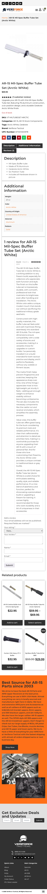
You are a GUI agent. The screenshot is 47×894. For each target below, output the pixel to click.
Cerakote (24, 125)
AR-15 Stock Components (30, 121)
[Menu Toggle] (36, 10)
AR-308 (27, 873)
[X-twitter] (6, 3)
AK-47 (26, 879)
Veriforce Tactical (16, 128)
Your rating (9, 527)
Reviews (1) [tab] (9, 150)
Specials (27, 867)
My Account (8, 876)
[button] (4, 138)
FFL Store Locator (10, 882)
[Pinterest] (17, 3)
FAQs (6, 873)
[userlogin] (40, 9)
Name (7, 548)
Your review (10, 534)
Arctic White (13, 125)
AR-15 (15, 121)
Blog (6, 870)
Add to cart (12, 623)
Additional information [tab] (29, 146)
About (6, 867)
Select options (34, 623)
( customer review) (21, 97)
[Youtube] (13, 3)
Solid (8, 229)
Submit (39, 820)
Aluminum (10, 222)
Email (7, 556)
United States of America (16, 215)
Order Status (9, 879)
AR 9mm (27, 876)
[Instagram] (10, 3)
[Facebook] (3, 3)
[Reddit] (20, 3)
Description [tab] (9, 146)
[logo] (13, 10)
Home (5, 18)
